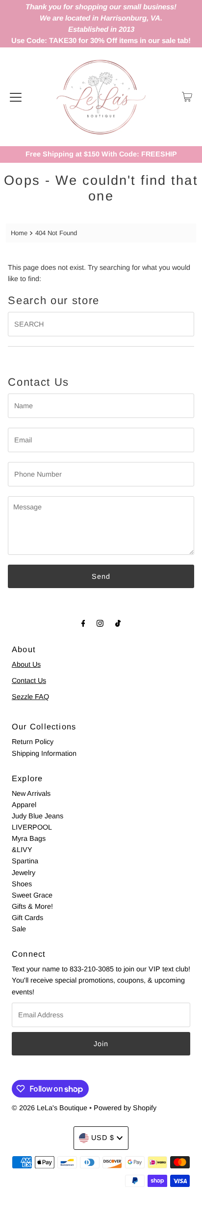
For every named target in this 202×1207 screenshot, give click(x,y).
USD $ (102, 1137)
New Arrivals (31, 793)
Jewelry (23, 873)
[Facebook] (83, 623)
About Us (26, 664)
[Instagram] (100, 623)
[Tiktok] (118, 623)
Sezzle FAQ (30, 697)
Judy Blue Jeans (37, 816)
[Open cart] (187, 97)
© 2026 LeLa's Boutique (49, 1108)
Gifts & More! (32, 906)
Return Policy (32, 742)
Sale (19, 929)
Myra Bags (29, 838)
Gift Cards (27, 918)
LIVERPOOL (32, 827)
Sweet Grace (32, 895)
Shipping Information (44, 753)
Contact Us (29, 680)
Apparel (24, 805)
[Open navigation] (15, 97)
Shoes (22, 884)
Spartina (25, 861)
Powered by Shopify (125, 1108)
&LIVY (22, 850)
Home (19, 233)
